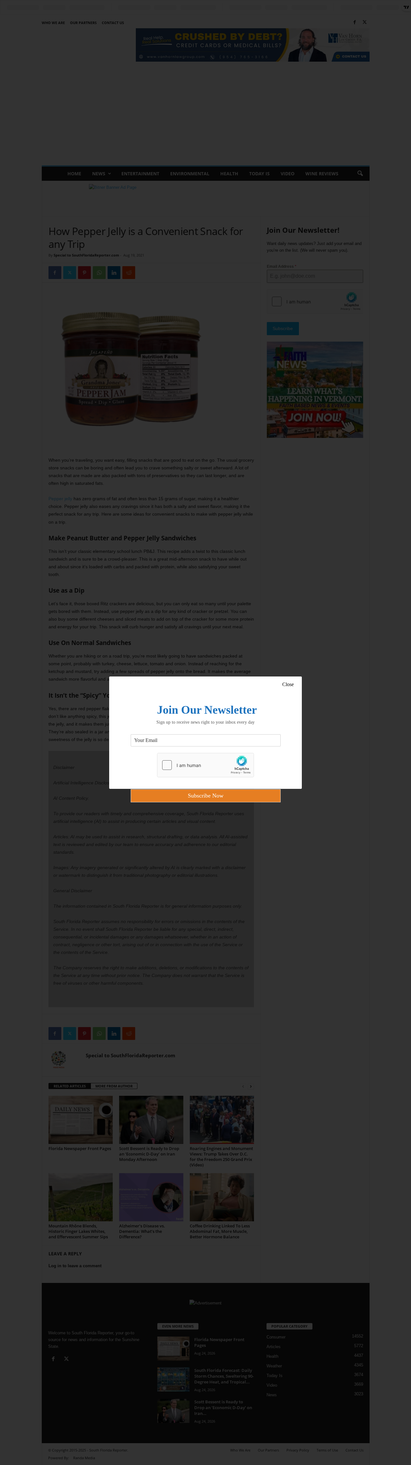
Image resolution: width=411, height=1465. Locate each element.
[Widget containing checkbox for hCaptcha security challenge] (205, 765)
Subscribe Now (205, 795)
